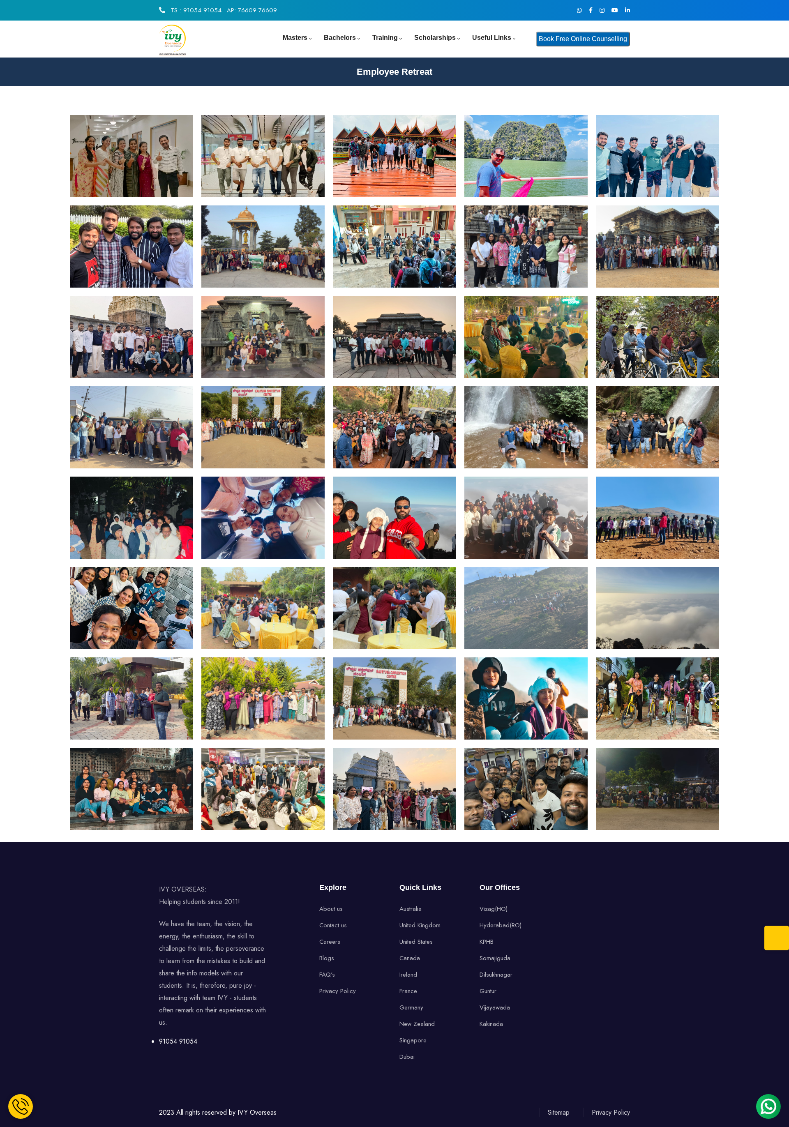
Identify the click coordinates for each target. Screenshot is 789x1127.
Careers (329, 941)
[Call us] (20, 1106)
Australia (410, 908)
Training (385, 37)
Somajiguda (495, 958)
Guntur (488, 991)
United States (416, 941)
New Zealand (417, 1023)
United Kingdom (420, 925)
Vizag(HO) (494, 908)
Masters (295, 37)
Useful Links (491, 37)
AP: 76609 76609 (252, 10)
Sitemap (559, 1112)
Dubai (407, 1056)
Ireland (408, 974)
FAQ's (327, 974)
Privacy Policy (337, 991)
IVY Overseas (257, 1112)
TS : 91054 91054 (194, 10)
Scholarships (435, 37)
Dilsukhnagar (496, 974)
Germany (411, 1007)
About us (331, 908)
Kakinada (491, 1023)
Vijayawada (495, 1007)
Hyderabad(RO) (500, 925)
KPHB (487, 941)
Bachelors (340, 37)
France (408, 991)
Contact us (333, 925)
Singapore (413, 1040)
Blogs (326, 958)
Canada (409, 958)
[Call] (776, 938)
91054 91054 (178, 1041)
